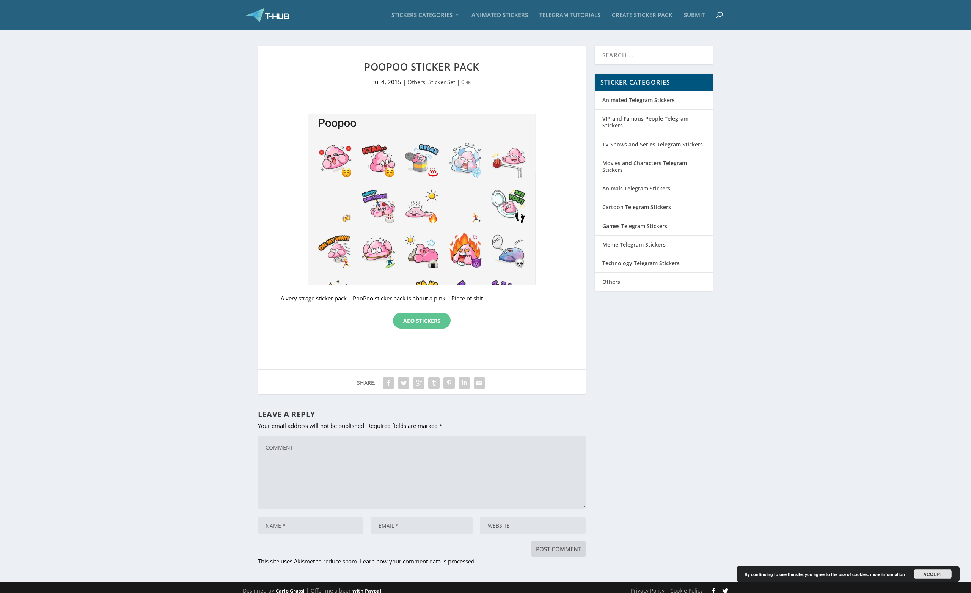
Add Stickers (421, 320)
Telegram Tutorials (569, 15)
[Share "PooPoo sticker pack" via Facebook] (388, 382)
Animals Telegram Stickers (636, 188)
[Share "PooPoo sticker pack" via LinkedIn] (464, 382)
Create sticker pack (642, 15)
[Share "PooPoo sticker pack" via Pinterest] (449, 382)
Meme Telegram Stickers (634, 244)
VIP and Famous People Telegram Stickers (645, 122)
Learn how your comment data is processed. (418, 561)
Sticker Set (441, 82)
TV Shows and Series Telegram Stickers (652, 144)
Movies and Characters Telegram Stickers (644, 166)
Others (416, 82)
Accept (932, 574)
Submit (694, 15)
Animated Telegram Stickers (638, 100)
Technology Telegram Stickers (641, 263)
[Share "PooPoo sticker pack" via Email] (479, 382)
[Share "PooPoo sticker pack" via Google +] (418, 382)
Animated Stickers (499, 15)
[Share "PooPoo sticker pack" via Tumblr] (434, 382)
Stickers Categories (422, 15)
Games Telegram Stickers (634, 226)
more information (887, 574)
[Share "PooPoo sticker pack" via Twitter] (403, 382)
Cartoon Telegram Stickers (636, 207)
